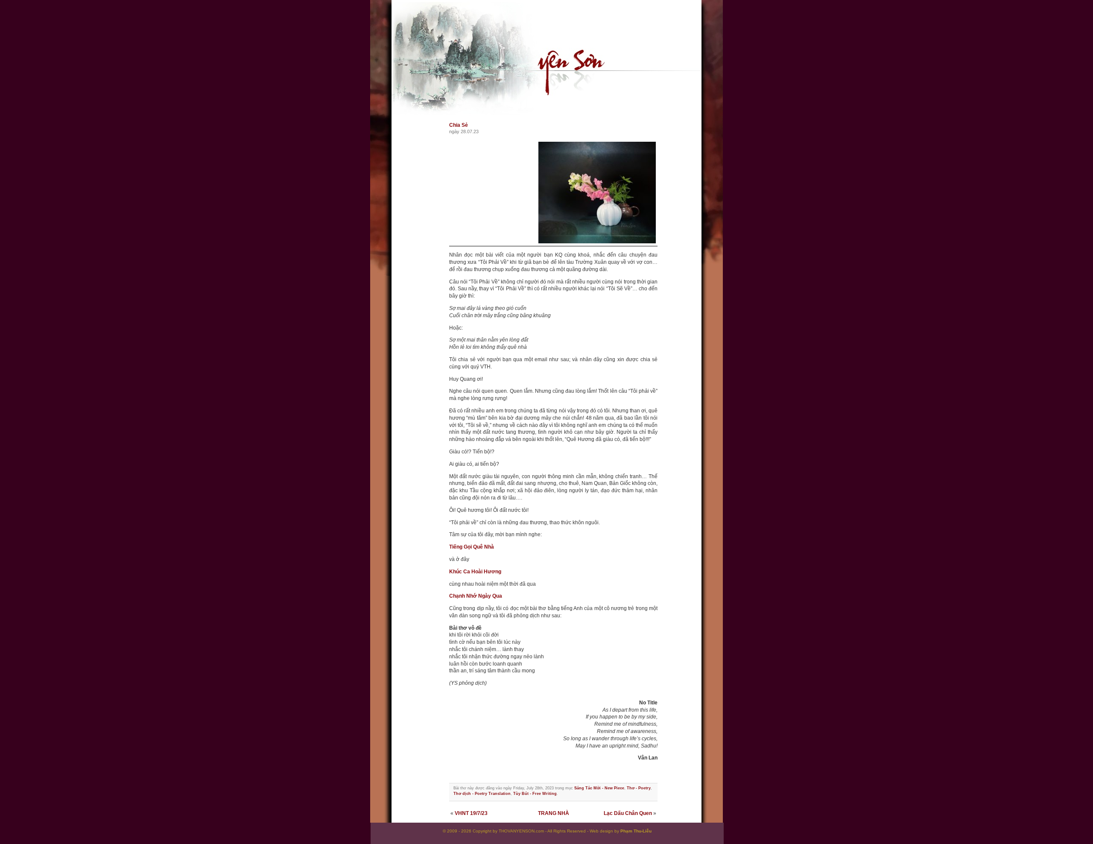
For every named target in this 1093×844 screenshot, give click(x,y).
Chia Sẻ (458, 125)
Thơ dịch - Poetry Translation (482, 793)
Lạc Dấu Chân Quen (628, 813)
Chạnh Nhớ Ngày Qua (475, 596)
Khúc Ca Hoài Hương (475, 572)
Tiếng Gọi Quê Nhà (471, 547)
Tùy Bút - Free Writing (535, 793)
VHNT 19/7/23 (471, 813)
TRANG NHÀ (553, 813)
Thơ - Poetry (639, 788)
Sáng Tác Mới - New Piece (599, 788)
